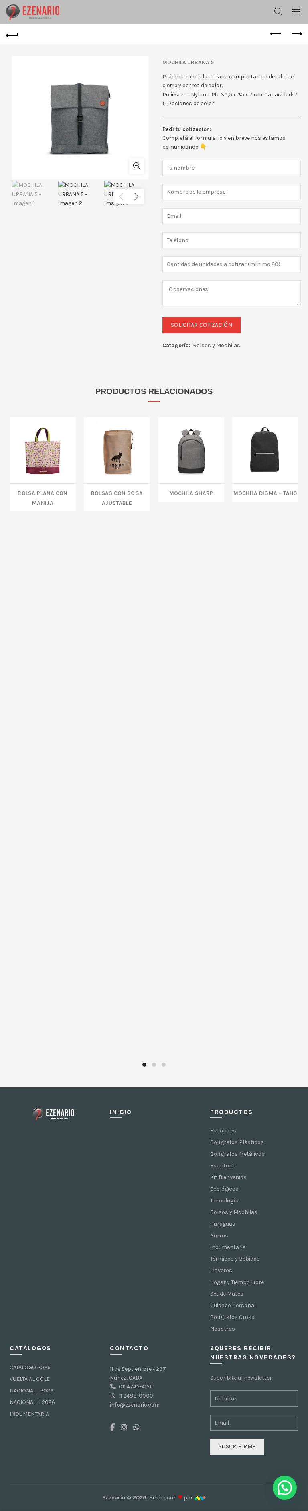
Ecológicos (224, 1188)
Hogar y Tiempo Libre (237, 1282)
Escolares (223, 1130)
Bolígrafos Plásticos (237, 1142)
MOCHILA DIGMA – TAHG (265, 492)
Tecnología (224, 1200)
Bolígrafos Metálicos (237, 1154)
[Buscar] (278, 12)
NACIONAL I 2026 (31, 1390)
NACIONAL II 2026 (32, 1402)
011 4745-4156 (136, 1386)
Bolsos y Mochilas (216, 345)
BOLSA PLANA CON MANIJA (43, 497)
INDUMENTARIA (29, 1414)
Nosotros (222, 1328)
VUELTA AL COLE (30, 1379)
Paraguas (222, 1223)
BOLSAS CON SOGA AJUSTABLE (117, 497)
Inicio (121, 1112)
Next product (296, 34)
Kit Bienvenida (228, 1177)
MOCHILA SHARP (191, 492)
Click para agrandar (136, 166)
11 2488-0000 (136, 1395)
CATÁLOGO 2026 (30, 1367)
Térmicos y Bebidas (235, 1258)
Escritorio (223, 1165)
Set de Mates (226, 1293)
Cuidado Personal (233, 1305)
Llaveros (221, 1270)
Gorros (219, 1235)
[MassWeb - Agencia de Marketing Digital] (200, 1497)
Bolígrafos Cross (232, 1317)
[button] (285, 1488)
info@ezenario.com (135, 1404)
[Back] (12, 34)
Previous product (276, 34)
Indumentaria (228, 1247)
